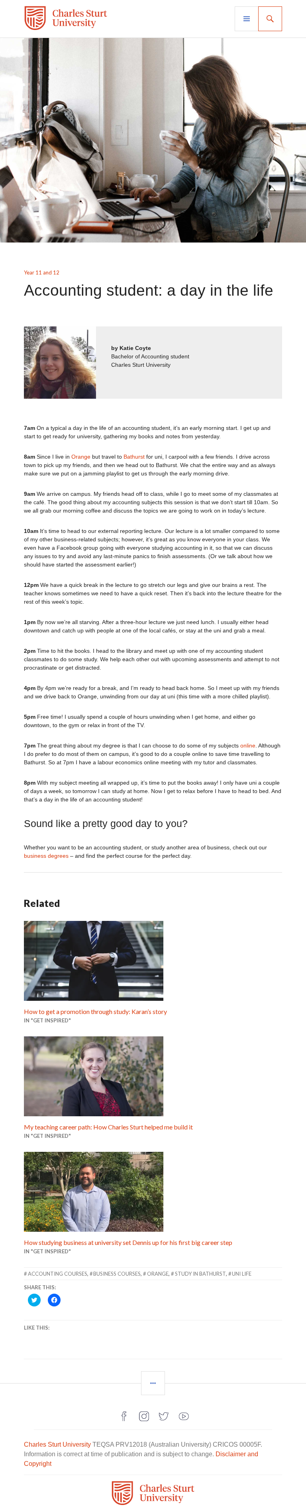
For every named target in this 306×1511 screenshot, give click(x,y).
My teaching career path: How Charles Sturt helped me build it (108, 1127)
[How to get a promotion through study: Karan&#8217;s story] (153, 961)
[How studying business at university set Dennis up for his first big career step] (153, 1192)
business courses (117, 1273)
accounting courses (57, 1273)
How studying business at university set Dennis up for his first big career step (128, 1242)
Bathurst (134, 456)
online (247, 745)
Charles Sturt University (57, 1444)
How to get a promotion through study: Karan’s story (95, 1011)
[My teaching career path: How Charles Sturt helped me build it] (153, 1076)
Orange (80, 456)
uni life (241, 1273)
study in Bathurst (200, 1273)
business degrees (46, 856)
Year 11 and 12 (41, 272)
